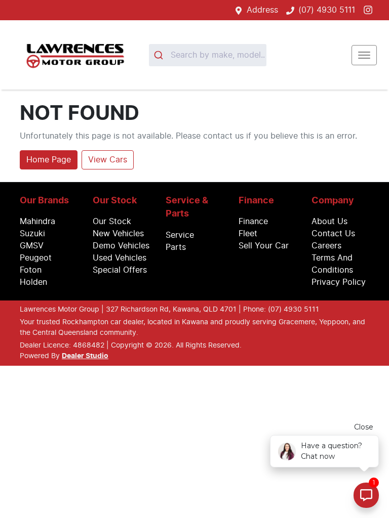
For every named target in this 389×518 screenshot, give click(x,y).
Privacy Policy (339, 282)
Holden (33, 282)
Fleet (248, 234)
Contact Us (333, 234)
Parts (176, 247)
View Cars (107, 160)
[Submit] (160, 55)
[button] (364, 55)
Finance (253, 222)
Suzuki (32, 234)
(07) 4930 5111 (326, 10)
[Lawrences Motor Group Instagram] (370, 10)
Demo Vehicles (121, 246)
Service (180, 235)
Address (262, 10)
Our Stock (112, 222)
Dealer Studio (85, 356)
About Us (329, 222)
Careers (326, 246)
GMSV (32, 246)
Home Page (48, 160)
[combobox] (207, 55)
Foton (31, 270)
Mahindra (37, 222)
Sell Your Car (264, 246)
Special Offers (120, 270)
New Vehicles (118, 234)
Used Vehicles (119, 258)
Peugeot (36, 258)
